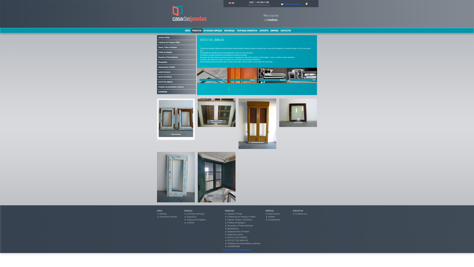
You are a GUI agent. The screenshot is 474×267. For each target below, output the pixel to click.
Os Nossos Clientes (168, 216)
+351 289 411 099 (262, 2)
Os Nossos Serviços (212, 30)
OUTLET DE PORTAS (165, 77)
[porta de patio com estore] (257, 123)
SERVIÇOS (188, 211)
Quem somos (274, 213)
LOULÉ (251, 2)
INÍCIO (187, 30)
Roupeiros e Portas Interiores (168, 57)
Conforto (263, 30)
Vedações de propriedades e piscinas (171, 87)
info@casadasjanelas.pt (292, 4)
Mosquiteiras (162, 62)
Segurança (229, 30)
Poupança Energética (247, 30)
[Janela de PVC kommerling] (176, 177)
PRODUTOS (196, 30)
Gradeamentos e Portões (166, 67)
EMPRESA (274, 30)
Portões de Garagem (165, 52)
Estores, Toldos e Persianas (167, 47)
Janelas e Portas (164, 37)
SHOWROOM (162, 92)
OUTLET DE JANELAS (165, 82)
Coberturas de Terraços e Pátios (169, 42)
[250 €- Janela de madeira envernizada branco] (217, 112)
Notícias (163, 213)
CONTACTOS (286, 30)
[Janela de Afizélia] (298, 112)
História (271, 216)
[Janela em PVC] (217, 177)
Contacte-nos (301, 213)
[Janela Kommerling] (176, 119)
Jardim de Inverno (164, 72)
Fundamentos (274, 219)
